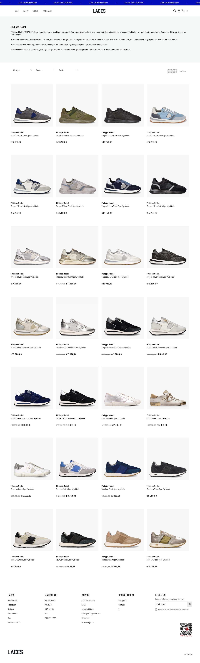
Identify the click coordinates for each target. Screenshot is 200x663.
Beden (39, 70)
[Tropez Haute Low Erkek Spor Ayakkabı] (32, 388)
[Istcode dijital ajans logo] (184, 654)
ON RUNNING (49, 609)
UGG (46, 614)
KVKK (83, 605)
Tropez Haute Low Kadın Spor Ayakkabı (26, 347)
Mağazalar (12, 605)
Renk (61, 70)
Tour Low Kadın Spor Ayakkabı (67, 560)
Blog (9, 618)
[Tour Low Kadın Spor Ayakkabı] (77, 530)
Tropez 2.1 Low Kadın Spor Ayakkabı (24, 277)
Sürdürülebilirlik (14, 622)
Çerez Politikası (88, 609)
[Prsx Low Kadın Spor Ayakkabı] (123, 388)
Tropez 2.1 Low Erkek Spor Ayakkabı (25, 135)
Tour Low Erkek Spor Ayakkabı (68, 489)
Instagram (122, 600)
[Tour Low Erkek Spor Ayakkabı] (77, 459)
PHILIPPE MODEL (51, 618)
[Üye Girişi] (179, 11)
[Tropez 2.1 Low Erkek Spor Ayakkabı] (32, 105)
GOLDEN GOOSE (50, 600)
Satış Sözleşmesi (88, 600)
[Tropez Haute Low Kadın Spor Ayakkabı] (32, 318)
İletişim (11, 609)
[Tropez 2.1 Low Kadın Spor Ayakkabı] (32, 247)
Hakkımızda (12, 600)
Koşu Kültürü (13, 614)
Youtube (121, 605)
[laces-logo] (18, 652)
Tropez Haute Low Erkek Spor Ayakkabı (26, 418)
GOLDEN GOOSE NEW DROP (69, 3)
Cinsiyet (16, 70)
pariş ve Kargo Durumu (91, 614)
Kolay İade (85, 618)
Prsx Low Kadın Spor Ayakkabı (113, 418)
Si (82, 614)
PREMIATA (48, 605)
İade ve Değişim (88, 622)
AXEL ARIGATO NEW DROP (34, 3)
